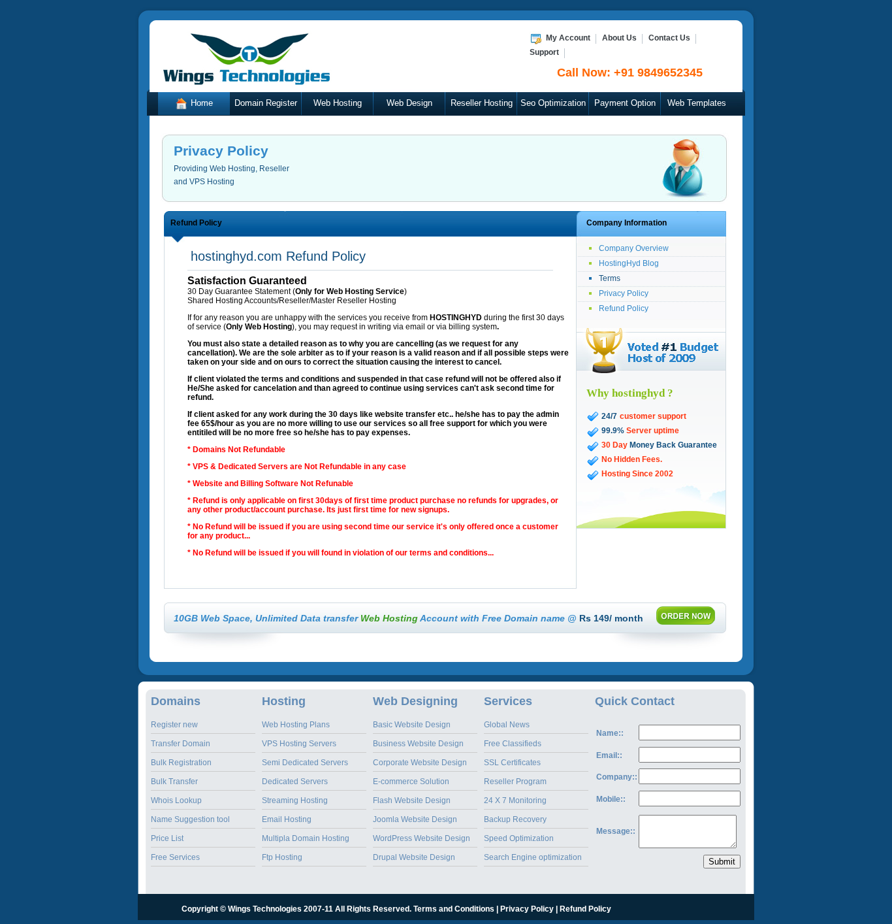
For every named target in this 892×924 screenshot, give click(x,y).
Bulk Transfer (174, 781)
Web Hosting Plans (296, 724)
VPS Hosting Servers (299, 743)
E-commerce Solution (411, 781)
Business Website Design (418, 743)
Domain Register (265, 103)
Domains (175, 701)
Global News (507, 724)
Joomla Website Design (415, 819)
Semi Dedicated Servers (305, 762)
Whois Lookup (176, 800)
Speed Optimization (519, 838)
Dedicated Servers (295, 781)
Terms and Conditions (453, 909)
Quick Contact (635, 701)
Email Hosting (286, 819)
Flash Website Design (412, 800)
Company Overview (634, 248)
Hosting (284, 701)
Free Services (175, 857)
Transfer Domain (180, 743)
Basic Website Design (412, 724)
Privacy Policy (623, 293)
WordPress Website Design (421, 838)
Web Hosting (337, 103)
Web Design (409, 103)
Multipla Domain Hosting (305, 838)
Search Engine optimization (533, 857)
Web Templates (696, 103)
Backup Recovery (515, 819)
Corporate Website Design (420, 762)
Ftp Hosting (282, 857)
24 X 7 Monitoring (515, 800)
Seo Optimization (553, 103)
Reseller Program (515, 781)
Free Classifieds (512, 743)
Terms (609, 278)
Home (200, 103)
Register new (174, 724)
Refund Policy (623, 308)
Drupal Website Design (414, 857)
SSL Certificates (512, 762)
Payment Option (625, 103)
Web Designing (415, 701)
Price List (167, 838)
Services (508, 701)
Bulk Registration (181, 762)
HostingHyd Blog (629, 263)
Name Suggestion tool (190, 819)
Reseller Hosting (482, 103)
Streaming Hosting (295, 800)
